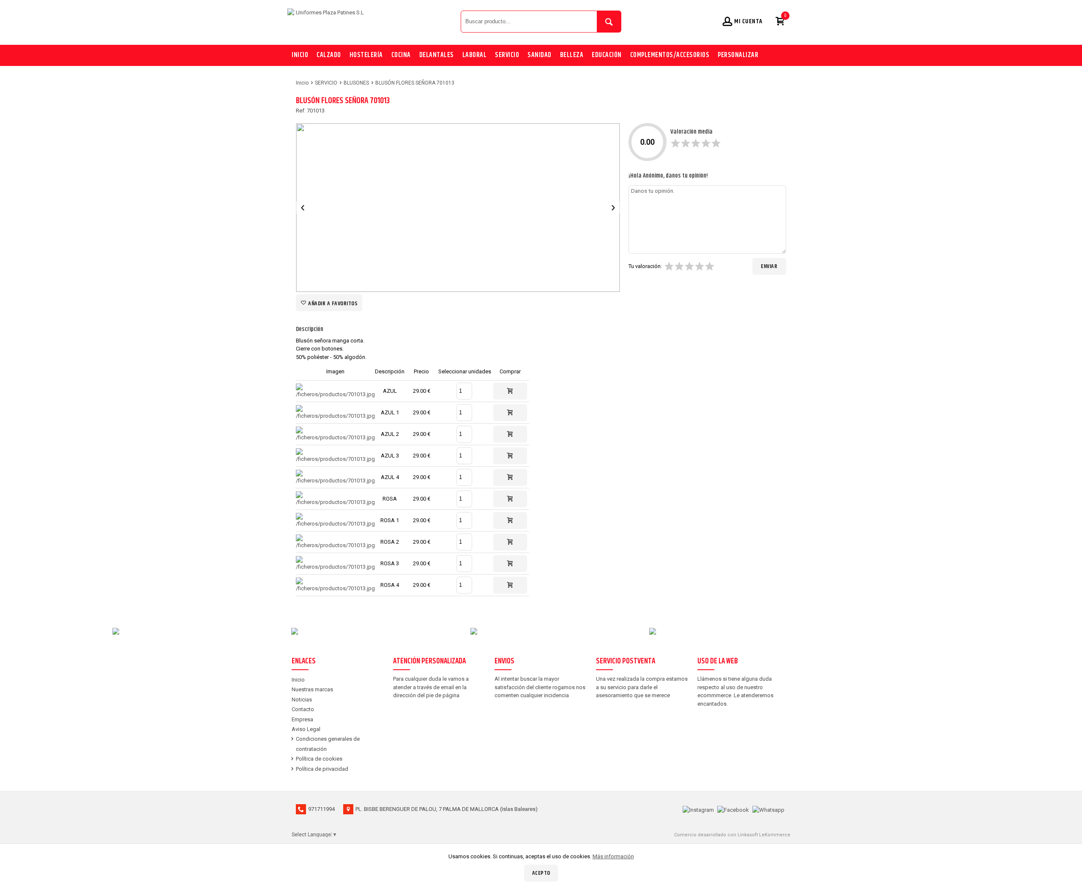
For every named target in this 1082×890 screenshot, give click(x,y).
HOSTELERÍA (366, 55)
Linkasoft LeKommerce (764, 835)
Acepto (541, 873)
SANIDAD (539, 55)
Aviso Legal (306, 729)
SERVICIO (507, 55)
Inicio (300, 55)
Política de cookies (319, 759)
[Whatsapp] (768, 809)
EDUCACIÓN (607, 55)
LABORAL (474, 55)
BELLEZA (572, 55)
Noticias (302, 699)
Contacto (303, 709)
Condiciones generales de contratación (328, 744)
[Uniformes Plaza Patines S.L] (371, 21)
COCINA (401, 55)
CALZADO (329, 55)
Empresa (302, 719)
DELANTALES (436, 55)
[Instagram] (698, 809)
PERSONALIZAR (738, 55)
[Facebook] (733, 809)
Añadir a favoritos (332, 303)
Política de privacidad (322, 769)
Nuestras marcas (312, 689)
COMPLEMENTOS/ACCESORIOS (670, 55)
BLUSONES (356, 83)
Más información (613, 856)
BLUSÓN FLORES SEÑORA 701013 (414, 83)
